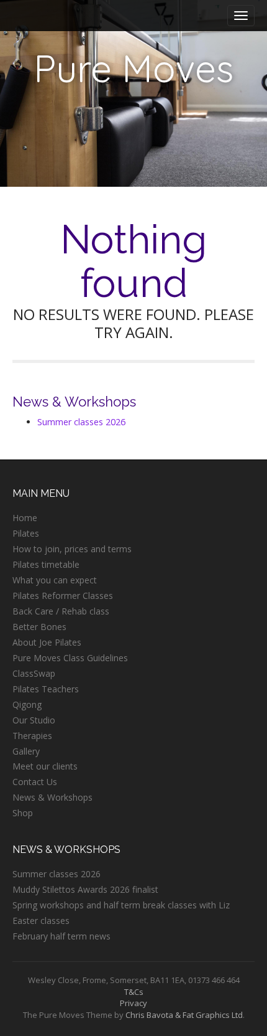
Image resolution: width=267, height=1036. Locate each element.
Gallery (26, 751)
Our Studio (33, 720)
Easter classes (41, 920)
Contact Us (34, 782)
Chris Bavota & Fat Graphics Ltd (184, 1014)
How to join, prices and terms (72, 549)
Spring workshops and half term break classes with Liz (121, 905)
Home (24, 518)
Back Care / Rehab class (60, 611)
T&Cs (133, 991)
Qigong (27, 704)
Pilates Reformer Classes (62, 595)
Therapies (32, 736)
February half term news (61, 936)
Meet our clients (45, 766)
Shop (22, 813)
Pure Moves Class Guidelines (70, 658)
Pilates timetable (45, 564)
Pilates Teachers (45, 689)
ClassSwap (33, 673)
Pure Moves (133, 68)
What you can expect (54, 580)
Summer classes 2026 (81, 422)
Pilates (25, 533)
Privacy (133, 1003)
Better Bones (39, 627)
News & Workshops (52, 797)
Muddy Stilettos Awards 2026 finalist (85, 889)
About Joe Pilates (46, 642)
